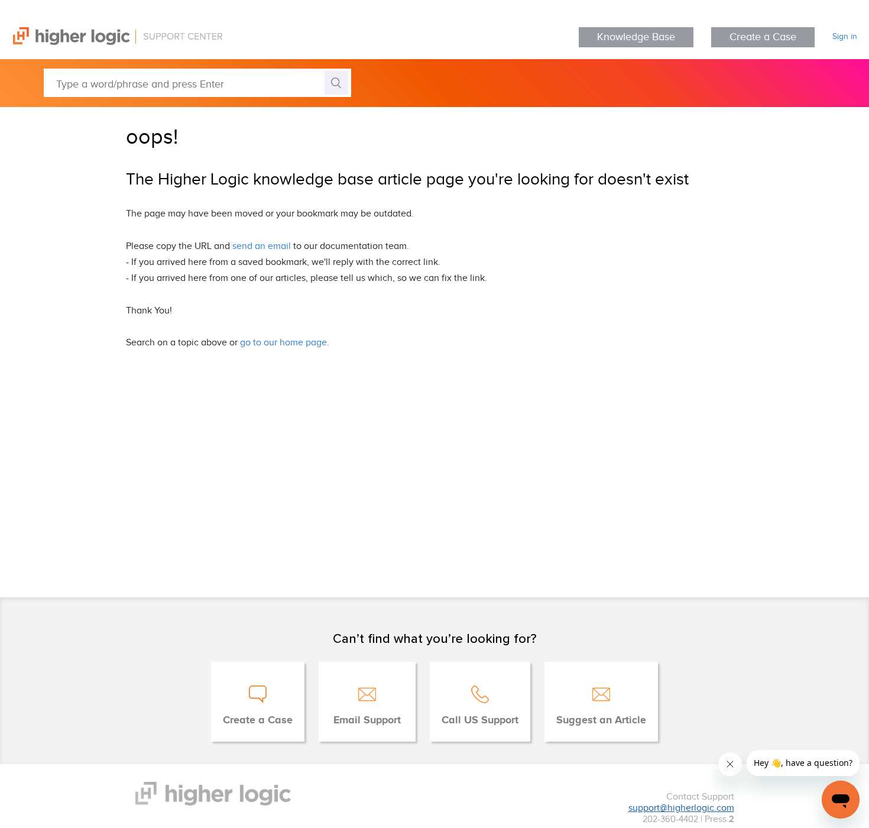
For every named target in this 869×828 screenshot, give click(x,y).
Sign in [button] (844, 36)
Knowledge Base (636, 37)
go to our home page (283, 342)
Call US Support (480, 720)
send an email (261, 246)
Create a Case (762, 37)
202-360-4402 (670, 819)
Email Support (367, 720)
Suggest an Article (601, 720)
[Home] (111, 42)
